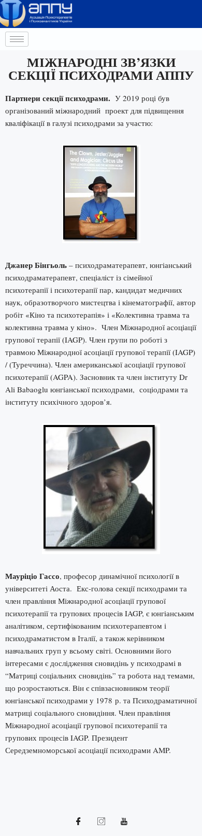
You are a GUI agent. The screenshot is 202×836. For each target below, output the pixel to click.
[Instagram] (101, 820)
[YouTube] (124, 820)
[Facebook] (78, 820)
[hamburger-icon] (16, 39)
